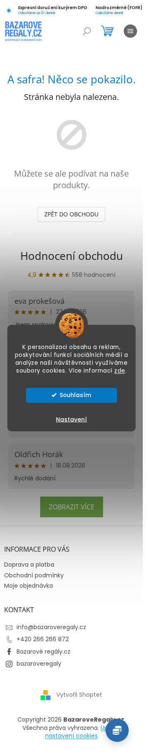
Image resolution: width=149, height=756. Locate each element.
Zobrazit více (71, 506)
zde (119, 370)
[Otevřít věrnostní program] (117, 730)
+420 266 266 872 (43, 639)
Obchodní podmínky (34, 575)
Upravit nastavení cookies (83, 732)
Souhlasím (75, 395)
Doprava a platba (29, 564)
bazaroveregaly (39, 663)
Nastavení (71, 419)
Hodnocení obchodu (71, 255)
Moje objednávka (28, 586)
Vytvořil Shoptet (79, 695)
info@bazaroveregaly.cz (51, 627)
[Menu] (130, 31)
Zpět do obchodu (71, 214)
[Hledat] (87, 31)
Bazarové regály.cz (43, 651)
